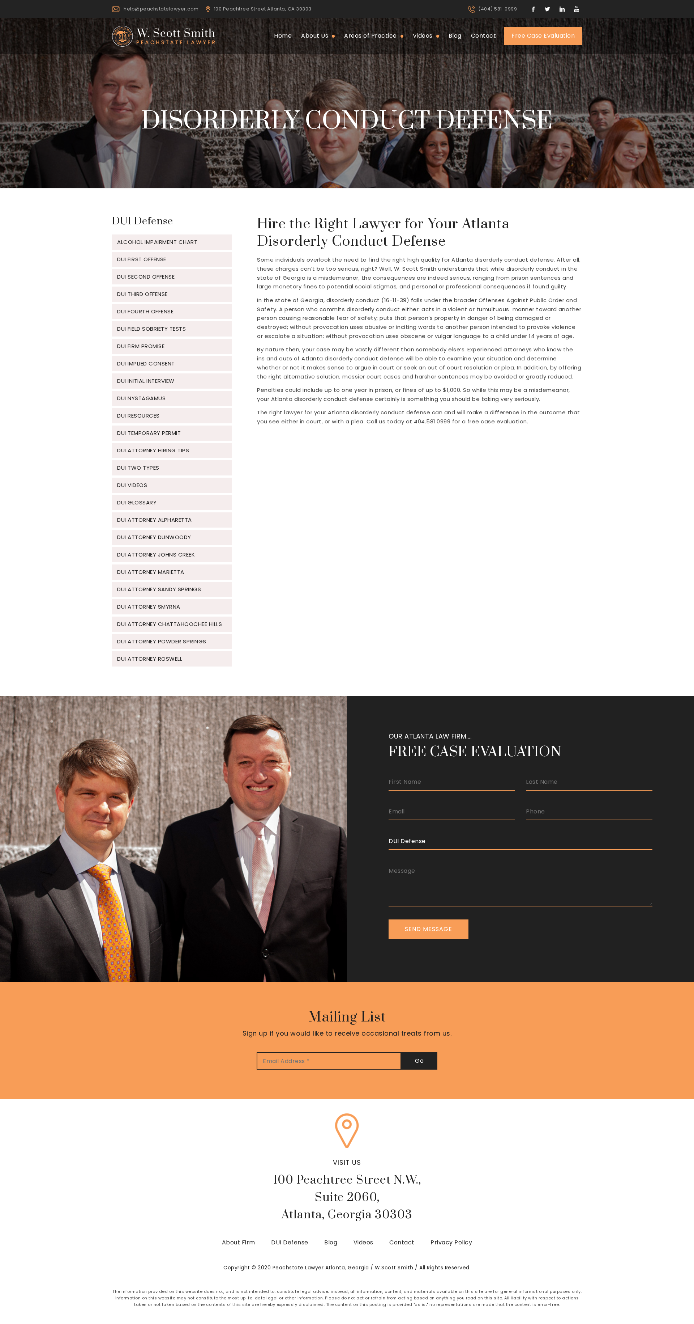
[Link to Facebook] (533, 9)
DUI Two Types (138, 467)
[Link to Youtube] (576, 9)
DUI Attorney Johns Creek (156, 554)
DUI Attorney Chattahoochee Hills (169, 624)
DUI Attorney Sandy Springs (159, 589)
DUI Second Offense (146, 276)
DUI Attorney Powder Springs (161, 641)
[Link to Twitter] (547, 9)
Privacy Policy (451, 1242)
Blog (330, 1242)
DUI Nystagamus (141, 398)
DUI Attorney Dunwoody (154, 537)
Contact (402, 1242)
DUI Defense (289, 1242)
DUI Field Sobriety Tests (151, 329)
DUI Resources (138, 415)
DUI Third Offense (142, 294)
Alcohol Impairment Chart (157, 242)
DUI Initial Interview (146, 381)
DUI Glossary (137, 502)
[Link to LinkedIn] (562, 9)
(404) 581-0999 (497, 8)
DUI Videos (132, 485)
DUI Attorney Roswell (149, 659)
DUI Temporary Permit (149, 433)
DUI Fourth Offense (145, 311)
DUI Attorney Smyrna (148, 606)
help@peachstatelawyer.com (161, 8)
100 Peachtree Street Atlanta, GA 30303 (263, 8)
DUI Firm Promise (140, 346)
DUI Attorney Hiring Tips (153, 450)
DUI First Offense (141, 259)
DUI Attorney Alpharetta (154, 520)
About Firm (238, 1242)
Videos (363, 1242)
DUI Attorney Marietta (150, 572)
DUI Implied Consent (146, 363)
